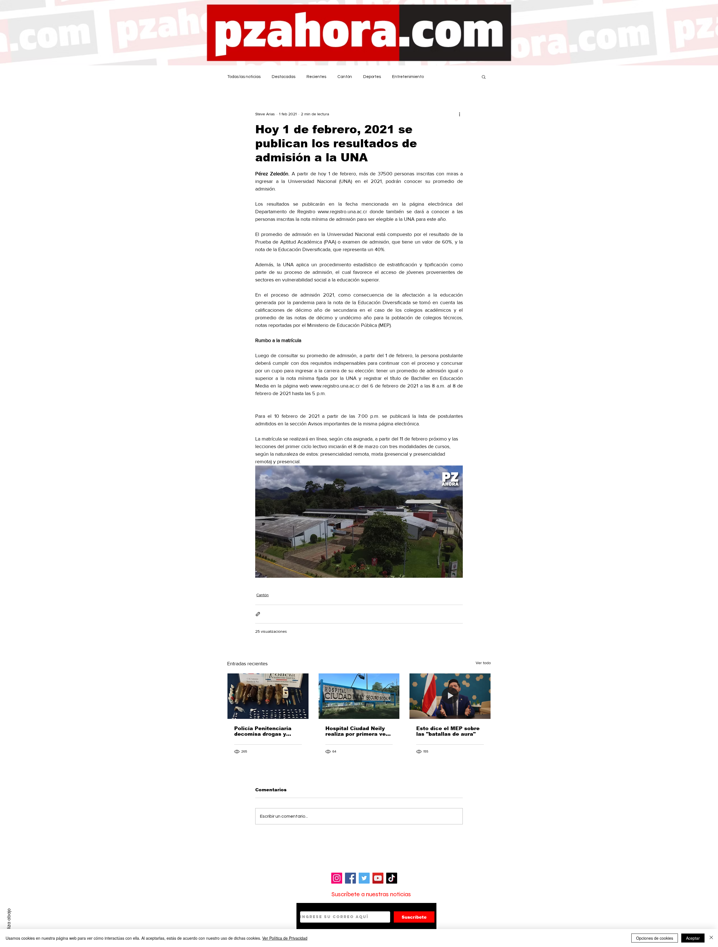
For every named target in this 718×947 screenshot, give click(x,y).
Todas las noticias (244, 77)
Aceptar (693, 938)
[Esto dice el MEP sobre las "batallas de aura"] (450, 696)
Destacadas (283, 77)
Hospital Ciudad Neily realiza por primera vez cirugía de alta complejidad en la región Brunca (356, 731)
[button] (483, 76)
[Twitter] (364, 878)
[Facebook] (350, 878)
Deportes (372, 77)
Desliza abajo (9, 922)
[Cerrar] (711, 938)
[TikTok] (391, 878)
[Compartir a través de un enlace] (258, 614)
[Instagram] (336, 878)
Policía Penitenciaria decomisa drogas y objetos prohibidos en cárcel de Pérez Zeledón (267, 731)
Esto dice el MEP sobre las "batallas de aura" (448, 731)
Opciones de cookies (654, 938)
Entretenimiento (408, 77)
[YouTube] (377, 878)
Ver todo (483, 663)
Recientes (316, 77)
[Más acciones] (459, 114)
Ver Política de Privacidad (284, 938)
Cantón (344, 77)
